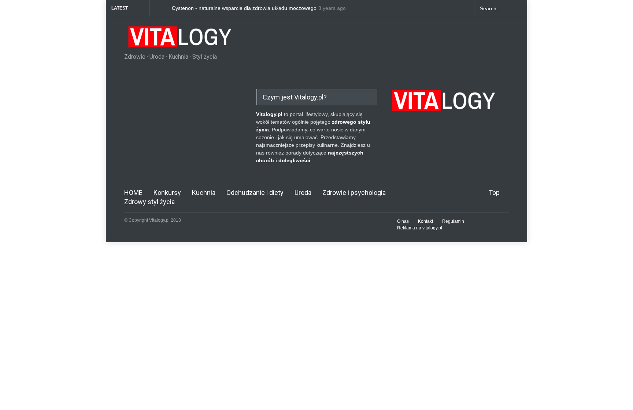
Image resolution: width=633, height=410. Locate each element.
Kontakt (425, 221)
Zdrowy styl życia (149, 202)
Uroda (303, 192)
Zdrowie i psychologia (354, 192)
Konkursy (167, 192)
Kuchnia (203, 192)
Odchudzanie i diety (255, 192)
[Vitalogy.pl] (178, 39)
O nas (403, 221)
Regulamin (453, 221)
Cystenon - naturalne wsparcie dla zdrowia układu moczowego (244, 8)
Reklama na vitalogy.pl (419, 228)
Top (494, 192)
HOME (133, 192)
